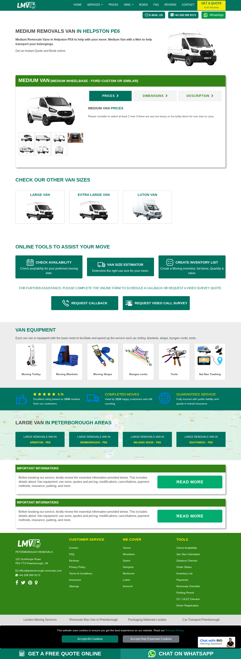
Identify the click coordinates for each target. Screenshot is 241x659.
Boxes (143, 4)
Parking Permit (185, 592)
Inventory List (184, 573)
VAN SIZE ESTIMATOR (120, 267)
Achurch (128, 586)
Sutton (126, 560)
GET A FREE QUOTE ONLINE (64, 654)
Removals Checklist (188, 586)
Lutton (126, 579)
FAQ (71, 554)
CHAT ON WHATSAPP (186, 654)
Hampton (128, 567)
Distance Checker (187, 560)
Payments (182, 579)
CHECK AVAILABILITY (49, 268)
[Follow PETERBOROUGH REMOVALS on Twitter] (23, 583)
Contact (188, 4)
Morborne (128, 573)
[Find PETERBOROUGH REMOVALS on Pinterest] (30, 583)
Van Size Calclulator (188, 554)
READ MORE (190, 482)
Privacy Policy (174, 630)
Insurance (75, 579)
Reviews (170, 4)
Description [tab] (198, 95)
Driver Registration (187, 605)
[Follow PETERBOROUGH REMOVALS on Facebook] (16, 583)
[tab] (27, 137)
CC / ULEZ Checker (188, 599)
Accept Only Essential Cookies (151, 639)
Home (78, 4)
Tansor (127, 547)
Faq (156, 4)
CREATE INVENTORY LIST (192, 268)
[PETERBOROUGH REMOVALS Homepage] (26, 5)
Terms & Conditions (80, 573)
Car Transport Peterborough (201, 619)
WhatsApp (216, 15)
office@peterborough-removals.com (40, 570)
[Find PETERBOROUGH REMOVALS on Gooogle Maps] (36, 583)
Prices (113, 4)
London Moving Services (40, 619)
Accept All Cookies (90, 639)
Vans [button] (127, 4)
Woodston (129, 554)
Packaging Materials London (147, 619)
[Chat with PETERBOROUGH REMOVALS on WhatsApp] (153, 653)
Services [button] (94, 4)
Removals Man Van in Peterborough (93, 619)
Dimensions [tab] (154, 95)
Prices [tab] (109, 95)
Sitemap (74, 586)
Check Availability (186, 547)
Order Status (184, 567)
